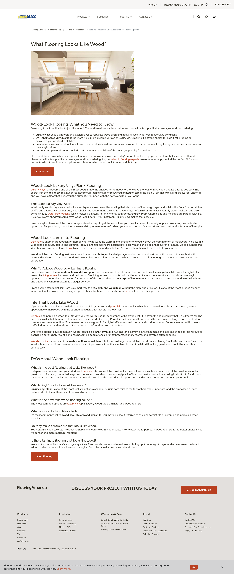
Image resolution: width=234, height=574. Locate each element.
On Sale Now (23, 541)
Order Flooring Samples (195, 524)
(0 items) (214, 16)
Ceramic (35, 316)
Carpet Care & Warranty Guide (114, 520)
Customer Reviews (151, 527)
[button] (199, 16)
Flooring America (38, 30)
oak (70, 248)
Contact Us (145, 16)
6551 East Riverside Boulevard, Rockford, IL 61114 (54, 549)
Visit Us (152, 4)
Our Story (147, 520)
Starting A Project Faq (75, 30)
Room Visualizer (66, 520)
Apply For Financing (193, 531)
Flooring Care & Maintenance (113, 530)
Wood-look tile (39, 341)
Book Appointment (200, 490)
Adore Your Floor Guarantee (155, 531)
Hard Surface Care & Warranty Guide (114, 525)
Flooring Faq (55, 30)
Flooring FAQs (65, 527)
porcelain (115, 306)
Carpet (20, 527)
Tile (18, 534)
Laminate (36, 241)
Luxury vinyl (38, 189)
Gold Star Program (151, 534)
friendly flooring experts (125, 159)
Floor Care (21, 538)
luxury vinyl (74, 403)
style (128, 291)
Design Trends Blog (67, 524)
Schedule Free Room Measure (198, 527)
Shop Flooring (44, 456)
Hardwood (22, 524)
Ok (193, 567)
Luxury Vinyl (22, 520)
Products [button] (82, 16)
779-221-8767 (223, 4)
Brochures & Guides (67, 531)
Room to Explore (150, 524)
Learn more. (63, 568)
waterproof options (59, 213)
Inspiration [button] (102, 16)
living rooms (50, 275)
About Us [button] (124, 16)
